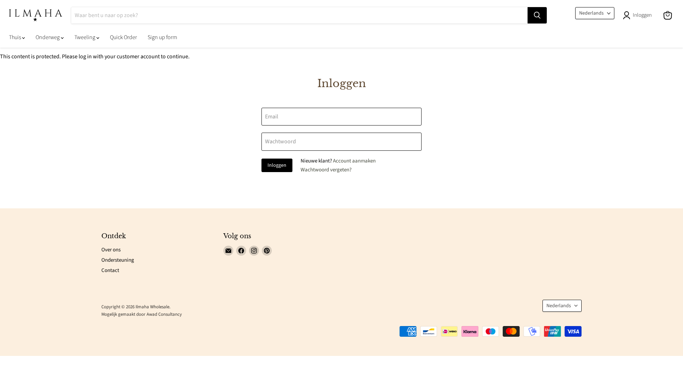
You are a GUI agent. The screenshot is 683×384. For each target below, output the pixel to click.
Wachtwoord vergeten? (326, 170)
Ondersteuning (117, 260)
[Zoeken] (537, 15)
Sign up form (162, 37)
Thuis (15, 37)
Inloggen (277, 165)
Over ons (111, 250)
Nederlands (591, 13)
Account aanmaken (354, 161)
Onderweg (48, 37)
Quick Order (123, 37)
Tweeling (85, 37)
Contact (110, 270)
